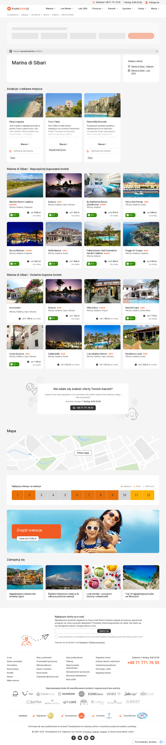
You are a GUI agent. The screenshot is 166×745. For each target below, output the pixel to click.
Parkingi (69, 661)
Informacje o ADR (103, 669)
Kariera (10, 676)
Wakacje (25, 15)
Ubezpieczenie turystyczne (78, 672)
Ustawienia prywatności (106, 665)
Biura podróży (13, 669)
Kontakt (10, 673)
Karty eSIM (71, 679)
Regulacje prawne (103, 673)
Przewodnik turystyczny (46, 661)
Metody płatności (43, 665)
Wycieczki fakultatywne (76, 676)
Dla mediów (12, 665)
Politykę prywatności (97, 642)
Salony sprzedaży (14, 661)
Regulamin (83, 642)
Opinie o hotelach (43, 669)
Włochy (46, 15)
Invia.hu (103, 732)
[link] (67, 8)
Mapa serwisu (13, 680)
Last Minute (36, 15)
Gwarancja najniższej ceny (47, 676)
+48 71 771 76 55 (143, 662)
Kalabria (55, 15)
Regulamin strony (103, 657)
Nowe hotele (41, 673)
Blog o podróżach (43, 657)
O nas (9, 657)
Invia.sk (95, 732)
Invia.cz (88, 732)
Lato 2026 (82, 8)
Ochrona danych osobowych (108, 661)
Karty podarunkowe (74, 657)
